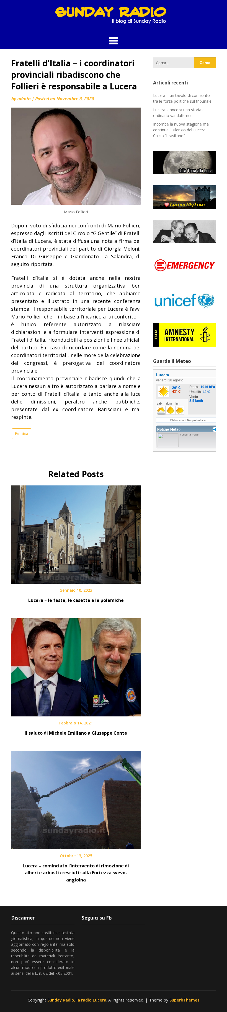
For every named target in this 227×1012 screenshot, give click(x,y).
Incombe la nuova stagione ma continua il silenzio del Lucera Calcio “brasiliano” (181, 129)
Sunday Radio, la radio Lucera (76, 1000)
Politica (21, 433)
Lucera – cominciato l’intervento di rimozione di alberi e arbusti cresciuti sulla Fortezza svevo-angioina (76, 873)
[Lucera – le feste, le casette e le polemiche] (76, 532)
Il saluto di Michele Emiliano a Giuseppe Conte (76, 733)
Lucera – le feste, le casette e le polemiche (76, 600)
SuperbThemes (184, 1000)
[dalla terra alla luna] (184, 162)
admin (23, 98)
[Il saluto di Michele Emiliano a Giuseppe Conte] (76, 665)
